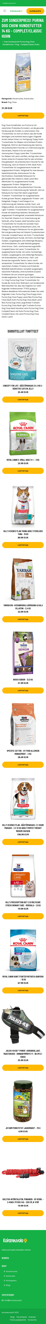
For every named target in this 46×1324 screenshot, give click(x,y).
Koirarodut (10, 1276)
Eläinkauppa (35, 11)
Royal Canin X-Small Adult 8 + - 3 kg (23, 459)
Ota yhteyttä (21, 1317)
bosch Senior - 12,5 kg (23, 679)
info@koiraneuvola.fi (9, 3)
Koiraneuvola (11, 1271)
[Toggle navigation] (5, 11)
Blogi (8, 1285)
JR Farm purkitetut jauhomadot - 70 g (23, 1128)
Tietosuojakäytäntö (18, 1320)
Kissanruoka (18, 98)
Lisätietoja (23, 115)
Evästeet (32, 1317)
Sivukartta (32, 1320)
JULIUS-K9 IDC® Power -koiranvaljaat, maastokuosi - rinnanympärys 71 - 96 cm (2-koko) (23, 1053)
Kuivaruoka (28, 98)
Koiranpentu (11, 1280)
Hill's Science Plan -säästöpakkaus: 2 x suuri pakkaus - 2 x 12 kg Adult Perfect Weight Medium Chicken (23, 828)
